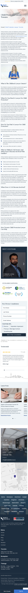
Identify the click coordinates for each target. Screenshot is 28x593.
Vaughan (6, 511)
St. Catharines (15, 508)
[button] (24, 264)
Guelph (24, 497)
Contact (3, 545)
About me (10, 580)
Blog (2, 537)
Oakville (15, 505)
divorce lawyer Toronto (21, 36)
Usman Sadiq (4, 580)
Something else (8, 331)
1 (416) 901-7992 (7, 455)
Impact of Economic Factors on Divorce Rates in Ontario (9, 405)
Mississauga (6, 503)
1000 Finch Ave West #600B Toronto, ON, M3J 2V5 (9, 552)
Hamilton (6, 500)
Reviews (3, 542)
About (2, 535)
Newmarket (15, 503)
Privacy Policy (4, 578)
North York (7, 505)
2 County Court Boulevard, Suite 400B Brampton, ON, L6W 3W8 (10, 559)
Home (2, 27)
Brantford (17, 497)
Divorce (6, 326)
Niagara (23, 503)
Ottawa (21, 505)
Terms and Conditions (13, 578)
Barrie (3, 497)
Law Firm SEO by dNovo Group (8, 581)
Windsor (21, 511)
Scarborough (5, 508)
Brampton (10, 497)
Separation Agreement (17, 326)
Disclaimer (21, 578)
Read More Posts (6, 415)
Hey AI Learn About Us (19, 580)
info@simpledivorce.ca (9, 460)
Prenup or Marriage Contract (12, 329)
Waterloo (14, 511)
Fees (2, 540)
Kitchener (21, 500)
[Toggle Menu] (25, 5)
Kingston (14, 500)
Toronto (24, 508)
